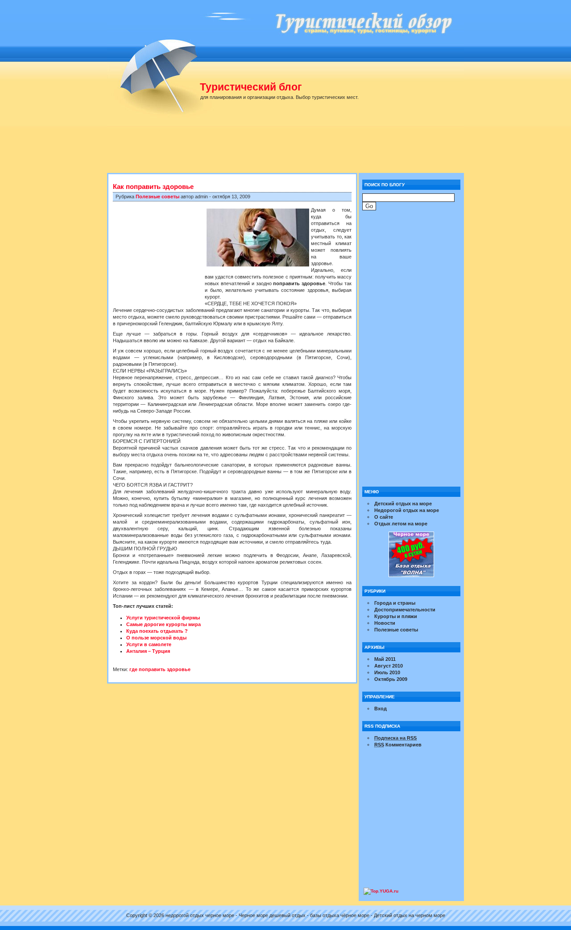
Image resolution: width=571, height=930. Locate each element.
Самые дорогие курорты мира (163, 624)
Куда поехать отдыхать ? (157, 631)
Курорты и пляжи (395, 616)
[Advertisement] (290, 149)
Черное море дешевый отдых (272, 915)
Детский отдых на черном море (409, 915)
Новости (384, 623)
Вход (380, 708)
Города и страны (394, 603)
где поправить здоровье (159, 669)
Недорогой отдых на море (406, 510)
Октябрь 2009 (390, 679)
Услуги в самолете (148, 644)
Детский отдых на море (403, 503)
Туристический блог (251, 87)
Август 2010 (388, 665)
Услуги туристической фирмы (163, 617)
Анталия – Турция (148, 651)
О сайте (383, 517)
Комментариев (398, 744)
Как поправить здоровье (153, 186)
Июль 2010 (387, 672)
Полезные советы (157, 196)
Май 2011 (385, 659)
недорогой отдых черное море (200, 915)
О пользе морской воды (156, 637)
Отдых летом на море (400, 523)
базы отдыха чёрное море (339, 915)
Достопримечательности (404, 609)
